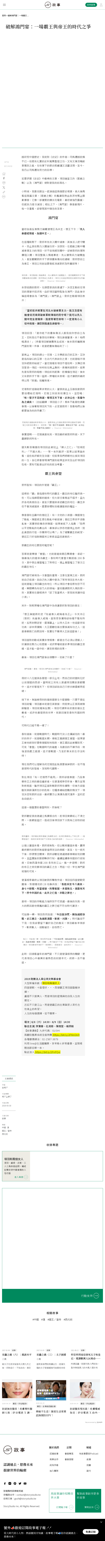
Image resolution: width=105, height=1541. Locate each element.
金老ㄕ (5, 1087)
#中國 (36, 1319)
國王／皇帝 (7, 1130)
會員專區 (69, 1453)
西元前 (5, 1134)
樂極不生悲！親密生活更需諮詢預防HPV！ (51, 1413)
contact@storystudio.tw (29, 1494)
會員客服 (69, 1459)
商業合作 (54, 1459)
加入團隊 (54, 1470)
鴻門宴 (6, 162)
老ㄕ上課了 (7, 1096)
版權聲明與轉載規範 (13, 1490)
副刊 (89, 1470)
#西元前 (68, 1319)
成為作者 (54, 1465)
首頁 (4, 15)
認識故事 (54, 1453)
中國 (4, 1127)
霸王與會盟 (8, 166)
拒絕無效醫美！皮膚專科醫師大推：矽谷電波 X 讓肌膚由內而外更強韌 (17, 1410)
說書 (89, 1465)
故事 (4, 1118)
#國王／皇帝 (54, 1319)
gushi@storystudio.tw (25, 1498)
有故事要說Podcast (88, 1453)
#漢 (43, 1319)
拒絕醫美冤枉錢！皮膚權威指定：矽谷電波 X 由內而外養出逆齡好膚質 (85, 1410)
